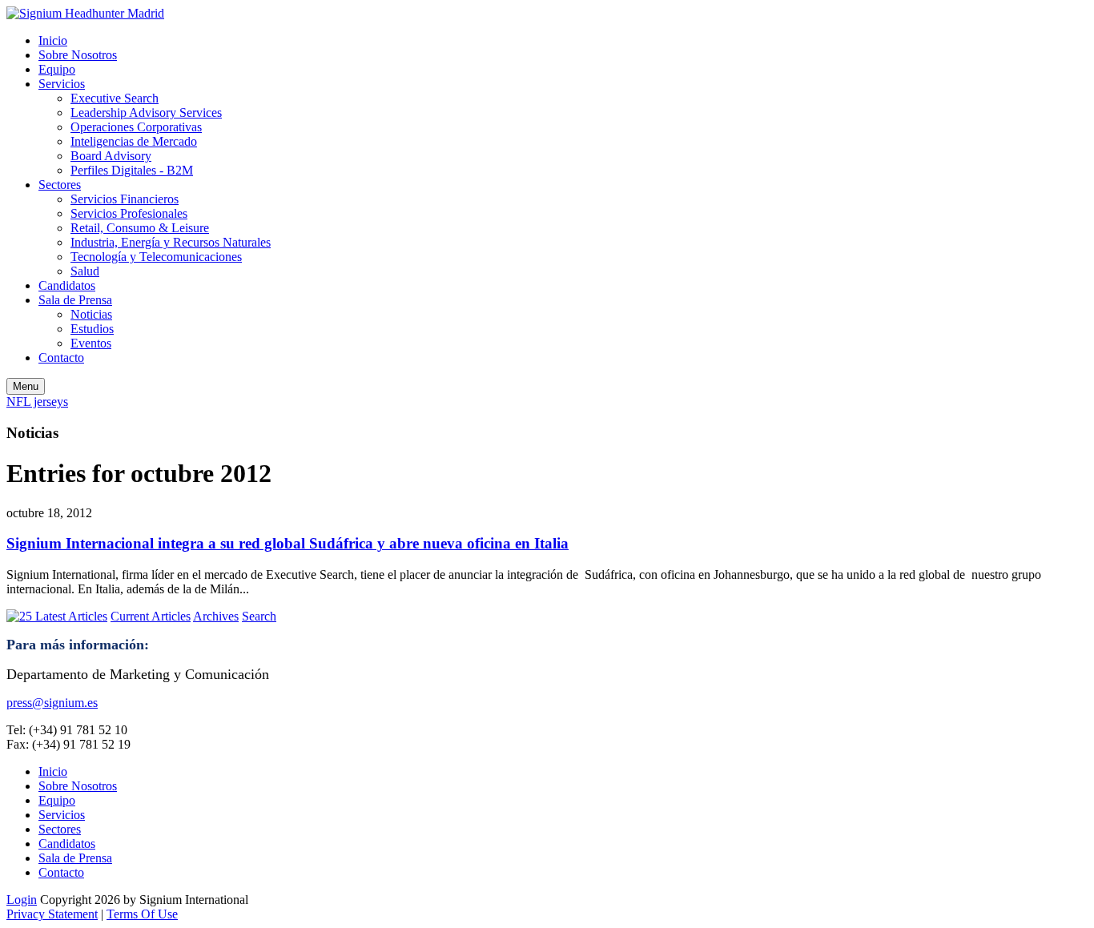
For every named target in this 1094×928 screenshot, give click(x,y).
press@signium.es (52, 702)
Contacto (61, 357)
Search (259, 616)
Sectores (59, 184)
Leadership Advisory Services (146, 112)
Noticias (91, 314)
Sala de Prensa (75, 300)
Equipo (56, 69)
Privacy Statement (52, 914)
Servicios (61, 83)
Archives (216, 616)
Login (21, 899)
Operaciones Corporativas (136, 127)
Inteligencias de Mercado (133, 141)
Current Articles (151, 616)
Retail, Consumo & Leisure (139, 228)
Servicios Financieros (124, 199)
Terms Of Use (142, 914)
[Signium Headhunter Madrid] (85, 13)
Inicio (52, 40)
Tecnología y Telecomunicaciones (156, 256)
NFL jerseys (37, 401)
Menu (25, 386)
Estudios (92, 328)
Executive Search (114, 98)
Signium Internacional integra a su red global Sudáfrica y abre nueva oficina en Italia (287, 543)
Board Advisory (110, 156)
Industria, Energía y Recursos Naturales (170, 242)
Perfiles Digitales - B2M (131, 170)
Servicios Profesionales (128, 213)
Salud (84, 271)
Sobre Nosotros (77, 55)
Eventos (90, 343)
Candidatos (66, 285)
